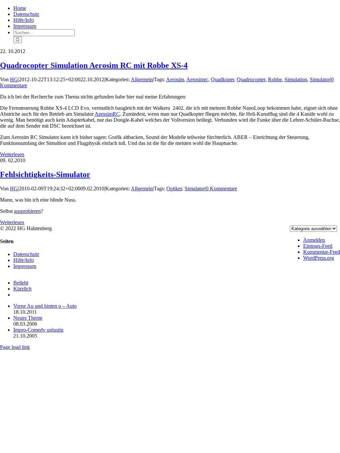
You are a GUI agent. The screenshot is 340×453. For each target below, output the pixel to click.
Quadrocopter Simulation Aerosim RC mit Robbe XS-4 (94, 65)
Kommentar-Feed (321, 252)
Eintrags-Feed (317, 246)
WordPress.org (318, 258)
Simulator (320, 79)
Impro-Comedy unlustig (38, 330)
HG (14, 79)
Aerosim (175, 79)
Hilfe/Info (23, 260)
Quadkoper (222, 79)
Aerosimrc (197, 79)
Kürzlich (22, 288)
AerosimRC (107, 114)
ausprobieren (27, 211)
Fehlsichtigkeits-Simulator (45, 174)
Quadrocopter (251, 79)
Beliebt (20, 283)
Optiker (174, 188)
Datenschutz (26, 254)
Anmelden (314, 240)
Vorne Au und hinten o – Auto (45, 306)
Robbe (275, 79)
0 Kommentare (221, 188)
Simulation (296, 79)
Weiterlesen (12, 154)
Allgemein (142, 79)
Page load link (15, 347)
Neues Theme (27, 318)
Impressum (24, 266)
